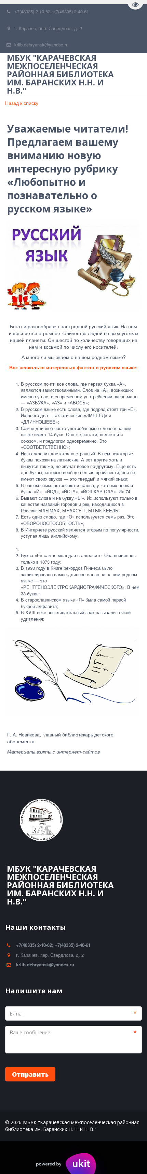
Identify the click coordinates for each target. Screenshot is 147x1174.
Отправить (30, 1074)
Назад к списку (21, 102)
